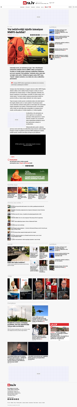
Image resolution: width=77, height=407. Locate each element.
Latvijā (10, 26)
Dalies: (23, 165)
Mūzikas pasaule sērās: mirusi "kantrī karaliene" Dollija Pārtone (39, 337)
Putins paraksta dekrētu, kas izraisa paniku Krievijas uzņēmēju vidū (62, 37)
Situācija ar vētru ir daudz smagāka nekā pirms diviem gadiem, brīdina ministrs (33, 196)
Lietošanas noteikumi (25, 402)
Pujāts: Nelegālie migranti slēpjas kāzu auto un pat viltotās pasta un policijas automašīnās (43, 269)
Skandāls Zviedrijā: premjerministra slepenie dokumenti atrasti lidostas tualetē (28, 210)
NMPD (12, 157)
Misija (15, 402)
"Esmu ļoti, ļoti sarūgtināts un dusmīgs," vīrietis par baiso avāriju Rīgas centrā (42, 196)
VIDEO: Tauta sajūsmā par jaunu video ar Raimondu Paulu (24, 221)
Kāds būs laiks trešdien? (16, 262)
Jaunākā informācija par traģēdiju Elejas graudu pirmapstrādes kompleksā (38, 358)
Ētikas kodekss (36, 402)
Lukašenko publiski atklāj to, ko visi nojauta (62, 43)
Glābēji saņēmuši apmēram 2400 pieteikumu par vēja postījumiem (12, 196)
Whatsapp (27, 163)
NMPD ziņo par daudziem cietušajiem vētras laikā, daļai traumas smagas (22, 196)
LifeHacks (38, 7)
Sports (42, 7)
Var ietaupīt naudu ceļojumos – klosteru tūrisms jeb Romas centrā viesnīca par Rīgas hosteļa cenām (29, 229)
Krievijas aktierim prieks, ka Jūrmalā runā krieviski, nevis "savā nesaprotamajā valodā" (26, 236)
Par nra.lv (9, 402)
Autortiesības (31, 402)
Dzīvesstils (28, 7)
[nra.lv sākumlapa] (28, 3)
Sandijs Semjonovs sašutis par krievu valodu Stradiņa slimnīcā (61, 56)
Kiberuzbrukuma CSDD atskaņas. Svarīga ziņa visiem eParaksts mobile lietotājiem (34, 268)
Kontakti (43, 402)
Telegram (21, 163)
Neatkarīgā (22, 7)
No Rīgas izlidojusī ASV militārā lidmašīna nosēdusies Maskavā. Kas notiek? (61, 31)
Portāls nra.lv (10, 34)
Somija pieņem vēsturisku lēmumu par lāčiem (61, 49)
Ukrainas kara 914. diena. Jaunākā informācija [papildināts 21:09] (26, 214)
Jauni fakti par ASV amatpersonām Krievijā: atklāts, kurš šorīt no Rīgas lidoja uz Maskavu (40, 319)
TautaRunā (33, 7)
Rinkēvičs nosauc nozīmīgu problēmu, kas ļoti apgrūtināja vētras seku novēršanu (18, 324)
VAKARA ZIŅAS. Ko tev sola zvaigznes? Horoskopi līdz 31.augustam (27, 217)
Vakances (40, 402)
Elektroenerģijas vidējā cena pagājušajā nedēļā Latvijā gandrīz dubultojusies (34, 255)
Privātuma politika (19, 402)
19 (60, 57)
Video (10, 276)
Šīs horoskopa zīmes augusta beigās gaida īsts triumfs (23, 232)
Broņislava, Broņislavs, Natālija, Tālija (42, 3)
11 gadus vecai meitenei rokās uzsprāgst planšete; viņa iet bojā (25, 239)
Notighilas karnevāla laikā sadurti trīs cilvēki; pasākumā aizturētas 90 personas (27, 207)
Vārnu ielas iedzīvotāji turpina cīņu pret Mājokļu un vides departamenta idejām (43, 255)
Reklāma (12, 402)
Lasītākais (52, 27)
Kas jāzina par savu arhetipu (17, 225)
